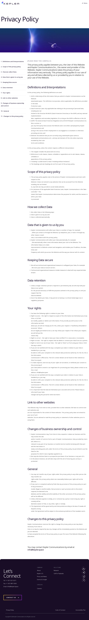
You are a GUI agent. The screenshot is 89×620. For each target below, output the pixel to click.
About (39, 570)
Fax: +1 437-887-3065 (10, 583)
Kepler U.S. (40, 573)
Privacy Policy (10, 610)
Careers (39, 588)
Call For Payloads (59, 573)
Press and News (42, 576)
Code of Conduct (60, 610)
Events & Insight (42, 579)
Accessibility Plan (81, 610)
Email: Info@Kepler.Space (10, 586)
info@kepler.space (36, 549)
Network (56, 570)
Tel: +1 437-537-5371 (9, 580)
